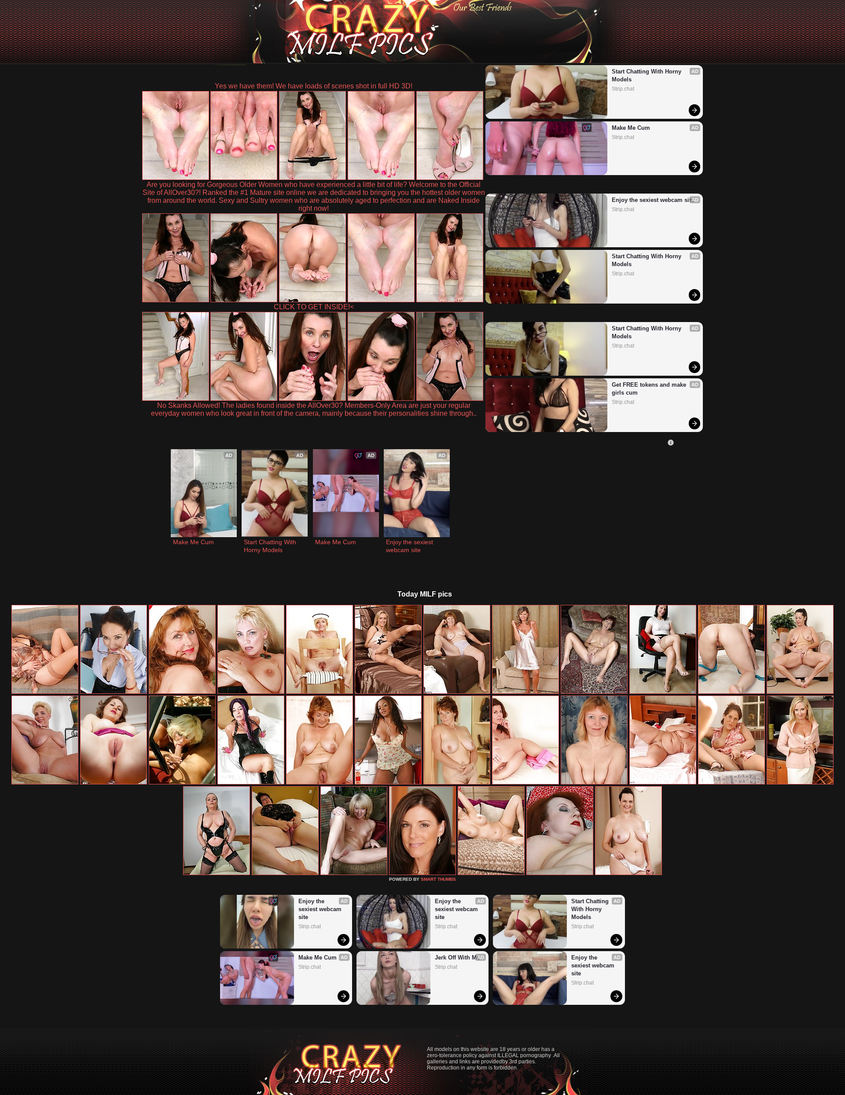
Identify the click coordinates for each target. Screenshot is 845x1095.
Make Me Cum (631, 128)
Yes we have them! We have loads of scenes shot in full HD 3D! (313, 86)
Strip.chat (623, 89)
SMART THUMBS (438, 879)
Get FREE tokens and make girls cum (650, 388)
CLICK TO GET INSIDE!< (314, 307)
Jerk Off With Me (457, 957)
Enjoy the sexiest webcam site (653, 200)
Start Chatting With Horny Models (647, 75)
